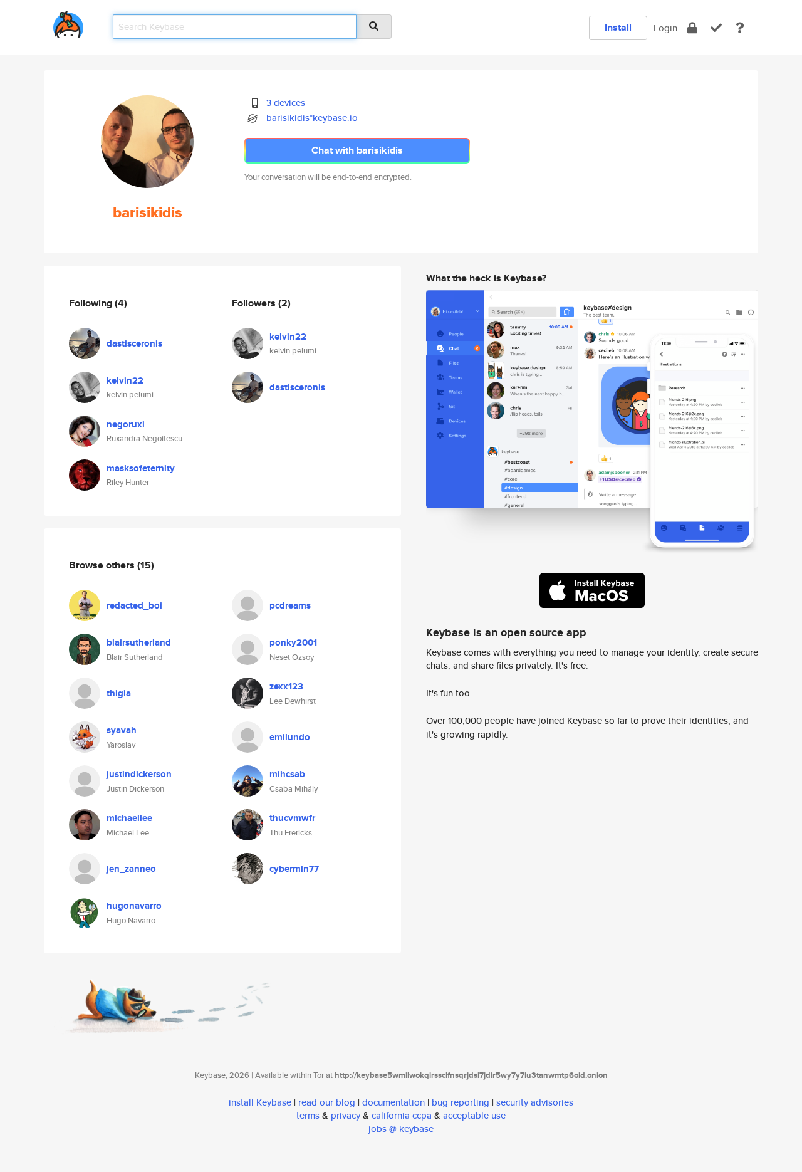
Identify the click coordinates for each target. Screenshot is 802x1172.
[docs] (740, 28)
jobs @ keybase (401, 1128)
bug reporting (460, 1102)
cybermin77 (294, 869)
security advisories (534, 1102)
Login (665, 27)
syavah (122, 730)
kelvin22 (125, 380)
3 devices (285, 102)
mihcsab (287, 774)
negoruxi (126, 424)
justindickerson (139, 774)
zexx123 (286, 686)
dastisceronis (134, 343)
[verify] (716, 28)
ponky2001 (293, 642)
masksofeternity (141, 468)
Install (618, 27)
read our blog (326, 1102)
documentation (393, 1102)
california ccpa (402, 1115)
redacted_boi (134, 605)
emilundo (289, 737)
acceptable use (474, 1115)
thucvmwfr (292, 818)
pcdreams (290, 605)
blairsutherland (139, 642)
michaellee (129, 818)
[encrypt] (692, 28)
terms (308, 1115)
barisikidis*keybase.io (312, 117)
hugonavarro (134, 906)
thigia (119, 693)
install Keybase (260, 1102)
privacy (345, 1115)
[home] (68, 22)
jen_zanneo (131, 869)
